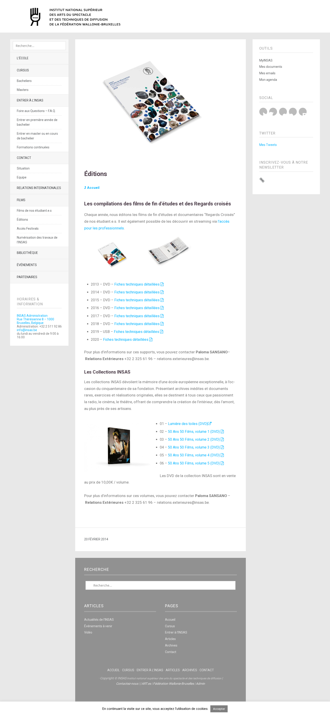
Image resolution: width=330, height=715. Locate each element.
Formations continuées (33, 147)
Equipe (21, 177)
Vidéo (88, 632)
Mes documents (270, 66)
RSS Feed (303, 112)
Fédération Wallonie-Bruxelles (173, 683)
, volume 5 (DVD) (207, 463)
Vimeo (293, 112)
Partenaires (27, 277)
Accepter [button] (219, 709)
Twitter (263, 112)
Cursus (23, 70)
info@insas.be (27, 330)
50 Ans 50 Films (181, 439)
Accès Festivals (28, 228)
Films (21, 200)
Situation (23, 168)
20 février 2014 (96, 539)
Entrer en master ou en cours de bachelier (37, 136)
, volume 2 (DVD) (207, 439)
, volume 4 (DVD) (207, 455)
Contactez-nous (127, 683)
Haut (160, 697)
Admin (200, 683)
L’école (23, 58)
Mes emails (267, 73)
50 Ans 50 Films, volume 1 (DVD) (194, 431)
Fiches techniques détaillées (137, 284)
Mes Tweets (268, 145)
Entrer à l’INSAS (30, 100)
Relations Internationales (39, 188)
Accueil (92, 188)
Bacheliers (24, 81)
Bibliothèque (27, 253)
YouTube (283, 112)
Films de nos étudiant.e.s (34, 210)
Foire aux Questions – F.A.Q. (36, 111)
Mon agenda (268, 79)
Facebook (273, 112)
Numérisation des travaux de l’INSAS (37, 240)
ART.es (146, 683)
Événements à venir (98, 626)
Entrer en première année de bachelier (37, 122)
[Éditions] (160, 158)
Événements (27, 265)
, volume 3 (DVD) (207, 447)
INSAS (75, 17)
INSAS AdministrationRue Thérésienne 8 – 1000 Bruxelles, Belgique (35, 319)
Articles (170, 639)
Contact (24, 158)
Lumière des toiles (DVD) (188, 424)
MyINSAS (266, 60)
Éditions (22, 219)
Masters (23, 90)
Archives (171, 645)
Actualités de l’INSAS (99, 619)
